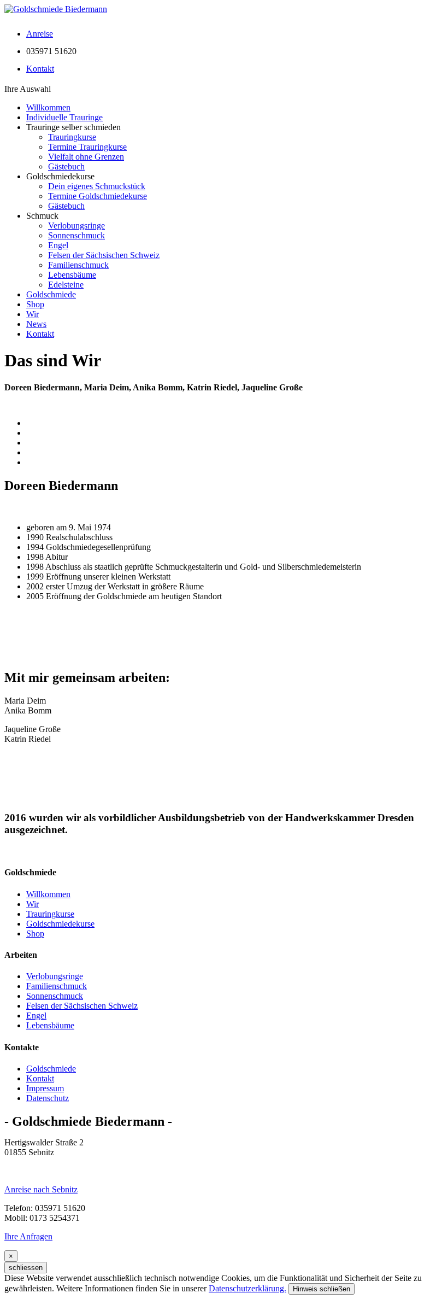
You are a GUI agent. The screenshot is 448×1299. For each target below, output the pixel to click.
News (36, 324)
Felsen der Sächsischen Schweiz (104, 255)
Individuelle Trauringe (64, 117)
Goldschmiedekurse (60, 923)
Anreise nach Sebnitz (41, 1189)
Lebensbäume (72, 274)
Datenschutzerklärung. (247, 1288)
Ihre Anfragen (28, 1236)
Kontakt (40, 333)
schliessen (26, 1267)
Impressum (45, 1088)
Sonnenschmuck (76, 235)
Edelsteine (66, 284)
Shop (35, 304)
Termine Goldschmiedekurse (97, 196)
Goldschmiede (51, 294)
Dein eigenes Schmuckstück (96, 186)
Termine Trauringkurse (87, 146)
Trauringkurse (72, 137)
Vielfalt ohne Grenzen (86, 156)
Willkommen (48, 107)
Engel (58, 245)
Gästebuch (66, 166)
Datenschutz (47, 1098)
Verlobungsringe (76, 225)
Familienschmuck (78, 265)
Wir (32, 314)
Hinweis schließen (321, 1289)
